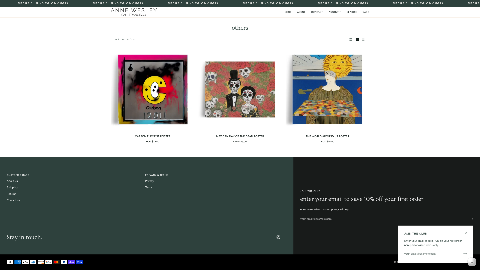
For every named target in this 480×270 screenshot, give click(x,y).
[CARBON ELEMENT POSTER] (152, 89)
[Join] (468, 219)
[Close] (467, 231)
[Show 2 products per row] (351, 39)
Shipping (12, 187)
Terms (148, 187)
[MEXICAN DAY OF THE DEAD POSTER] (240, 89)
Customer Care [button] (18, 175)
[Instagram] (278, 237)
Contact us (13, 200)
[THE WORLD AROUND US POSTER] (327, 89)
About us (12, 181)
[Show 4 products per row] (365, 39)
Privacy (149, 181)
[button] (288, 12)
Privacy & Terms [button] (157, 175)
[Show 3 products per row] (357, 39)
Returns (11, 194)
